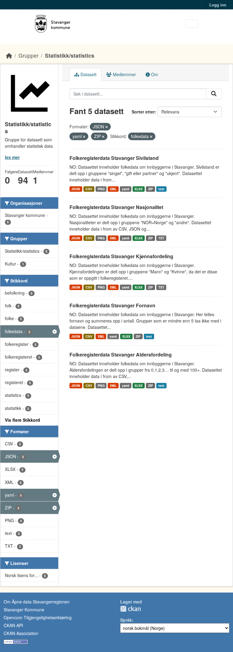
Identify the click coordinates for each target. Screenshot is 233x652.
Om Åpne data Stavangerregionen (36, 602)
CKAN (130, 609)
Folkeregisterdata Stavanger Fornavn (112, 305)
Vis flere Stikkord (22, 420)
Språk (126, 620)
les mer (12, 157)
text (161, 189)
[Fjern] (106, 126)
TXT (161, 238)
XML (113, 189)
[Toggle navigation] (192, 23)
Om (154, 74)
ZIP (150, 189)
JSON (75, 189)
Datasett (87, 74)
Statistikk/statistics (69, 55)
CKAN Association (21, 633)
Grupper (29, 55)
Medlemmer (124, 74)
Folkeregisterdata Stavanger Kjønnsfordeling (121, 256)
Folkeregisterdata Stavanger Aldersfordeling (120, 354)
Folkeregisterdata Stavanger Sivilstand (114, 157)
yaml (125, 189)
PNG (101, 189)
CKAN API (13, 625)
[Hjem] (9, 55)
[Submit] (214, 93)
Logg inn (217, 5)
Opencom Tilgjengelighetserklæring (38, 617)
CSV (89, 189)
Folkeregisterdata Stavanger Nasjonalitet (116, 207)
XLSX (138, 189)
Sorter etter (143, 112)
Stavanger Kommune (24, 609)
